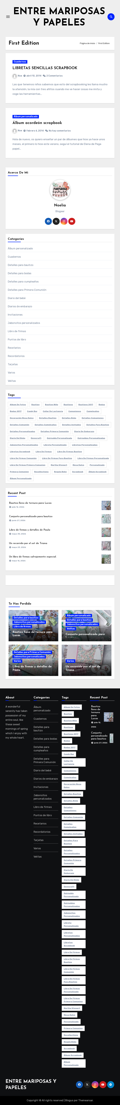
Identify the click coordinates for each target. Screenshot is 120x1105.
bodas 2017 (16, 411)
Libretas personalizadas (85, 445)
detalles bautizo (47, 418)
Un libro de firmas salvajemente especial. (32, 557)
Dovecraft (36, 438)
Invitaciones (15, 314)
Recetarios (14, 347)
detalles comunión (19, 425)
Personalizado (97, 465)
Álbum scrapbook (97, 472)
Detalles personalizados (22, 431)
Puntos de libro (17, 339)
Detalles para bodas (19, 273)
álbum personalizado (21, 478)
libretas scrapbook (20, 451)
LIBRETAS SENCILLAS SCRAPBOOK (44, 68)
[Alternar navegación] (7, 17)
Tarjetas (13, 364)
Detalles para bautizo (20, 265)
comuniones (74, 411)
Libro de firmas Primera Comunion (27, 465)
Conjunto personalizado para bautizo (30, 516)
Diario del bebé (16, 298)
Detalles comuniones (93, 418)
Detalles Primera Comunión (55, 431)
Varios (11, 372)
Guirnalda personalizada (59, 438)
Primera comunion (19, 472)
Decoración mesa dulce (22, 418)
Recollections (41, 472)
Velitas (12, 380)
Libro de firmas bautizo (69, 451)
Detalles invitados (71, 425)
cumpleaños (93, 411)
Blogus (69, 1100)
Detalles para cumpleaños (23, 281)
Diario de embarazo (84, 431)
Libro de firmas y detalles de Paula (29, 530)
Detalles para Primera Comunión (27, 289)
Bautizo (35, 404)
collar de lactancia (53, 411)
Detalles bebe (69, 418)
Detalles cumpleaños (46, 425)
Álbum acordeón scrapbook (37, 123)
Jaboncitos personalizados (24, 322)
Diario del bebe (17, 438)
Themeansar (85, 1100)
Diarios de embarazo (20, 306)
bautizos (68, 404)
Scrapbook (77, 472)
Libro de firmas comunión (23, 458)
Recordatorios (16, 356)
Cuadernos (20, 61)
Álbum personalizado (26, 116)
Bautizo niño (51, 404)
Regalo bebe (60, 472)
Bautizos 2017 (85, 404)
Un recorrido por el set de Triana (28, 543)
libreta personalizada (55, 445)
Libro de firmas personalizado (93, 458)
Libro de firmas (17, 331)
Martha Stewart (59, 465)
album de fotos (18, 404)
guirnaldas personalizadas (91, 438)
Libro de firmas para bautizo (57, 458)
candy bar (32, 411)
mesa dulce (78, 465)
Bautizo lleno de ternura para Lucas (30, 503)
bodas (102, 404)
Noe (20, 75)
